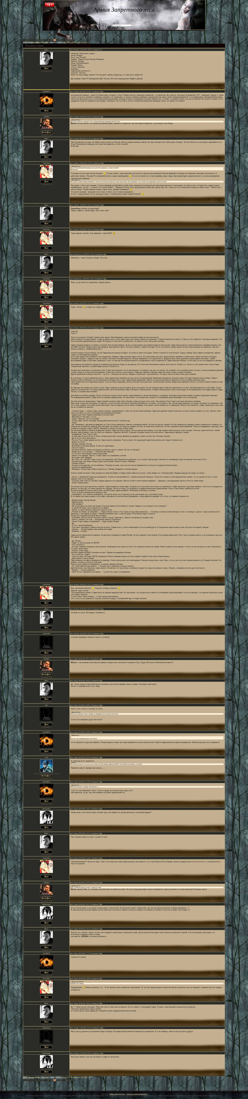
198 (101, 757)
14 (67, 40)
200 (101, 808)
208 (101, 1003)
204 (101, 904)
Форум (25, 42)
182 (102, 116)
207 (101, 978)
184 (102, 163)
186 (102, 229)
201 (101, 833)
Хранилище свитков (35, 42)
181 (102, 91)
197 (101, 732)
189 (102, 303)
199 (101, 782)
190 (102, 328)
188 (105, 278)
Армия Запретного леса (117, 1094)
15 (70, 40)
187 (105, 254)
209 (102, 1028)
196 (101, 705)
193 (102, 633)
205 (101, 929)
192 (102, 609)
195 (101, 680)
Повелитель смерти (56, 42)
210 (102, 1053)
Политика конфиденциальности (137, 1094)
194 (101, 659)
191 (102, 584)
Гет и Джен (45, 42)
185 (102, 205)
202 (101, 858)
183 (102, 138)
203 (101, 882)
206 (101, 953)
